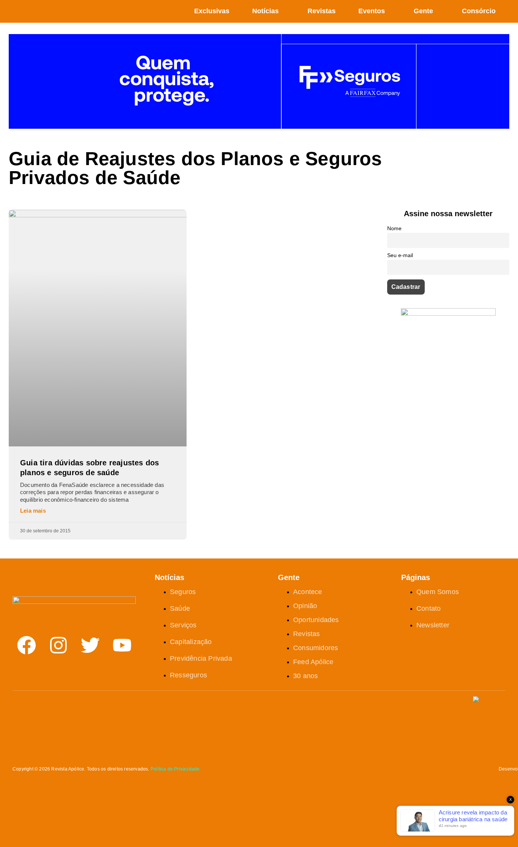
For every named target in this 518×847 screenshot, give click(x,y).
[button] (506, 11)
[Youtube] (122, 645)
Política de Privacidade (175, 769)
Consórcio (479, 11)
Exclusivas (211, 11)
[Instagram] (58, 645)
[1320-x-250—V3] (259, 126)
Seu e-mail (400, 255)
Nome (394, 228)
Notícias (265, 11)
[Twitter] (90, 645)
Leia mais (33, 510)
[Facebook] (26, 645)
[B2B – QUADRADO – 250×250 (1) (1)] (448, 313)
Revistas (322, 11)
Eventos (371, 11)
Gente (423, 11)
